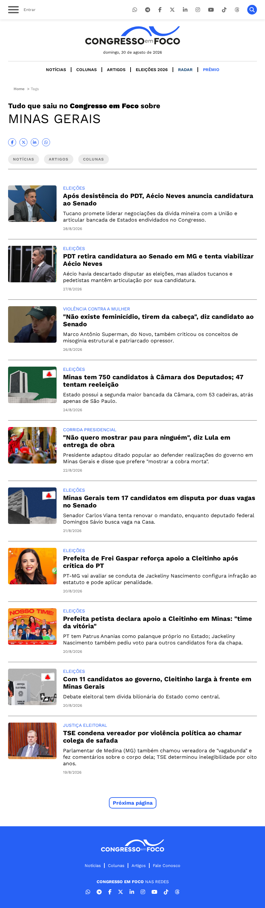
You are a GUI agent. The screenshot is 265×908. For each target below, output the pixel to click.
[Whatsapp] (134, 10)
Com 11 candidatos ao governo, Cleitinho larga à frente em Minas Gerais (157, 682)
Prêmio (211, 69)
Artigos (116, 69)
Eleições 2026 (152, 69)
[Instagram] (198, 10)
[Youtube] (211, 10)
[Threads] (237, 10)
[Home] (132, 35)
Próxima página (133, 803)
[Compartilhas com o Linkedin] (35, 142)
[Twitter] (172, 10)
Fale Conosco (166, 865)
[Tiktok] (224, 10)
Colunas (86, 69)
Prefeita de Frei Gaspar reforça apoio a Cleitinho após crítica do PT (150, 561)
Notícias (56, 69)
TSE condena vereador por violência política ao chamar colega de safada (152, 736)
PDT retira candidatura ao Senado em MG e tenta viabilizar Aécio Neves (158, 259)
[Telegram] (147, 10)
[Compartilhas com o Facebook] (12, 142)
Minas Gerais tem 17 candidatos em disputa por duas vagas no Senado (159, 501)
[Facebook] (160, 10)
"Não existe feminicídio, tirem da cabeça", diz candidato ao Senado (158, 320)
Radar (185, 69)
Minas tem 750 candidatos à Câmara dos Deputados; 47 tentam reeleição (153, 380)
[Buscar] (252, 10)
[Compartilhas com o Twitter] (23, 142)
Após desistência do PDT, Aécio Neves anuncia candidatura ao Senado (158, 199)
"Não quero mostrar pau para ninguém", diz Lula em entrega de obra (146, 441)
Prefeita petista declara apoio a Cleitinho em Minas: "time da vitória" (157, 622)
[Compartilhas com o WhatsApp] (46, 142)
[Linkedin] (185, 10)
